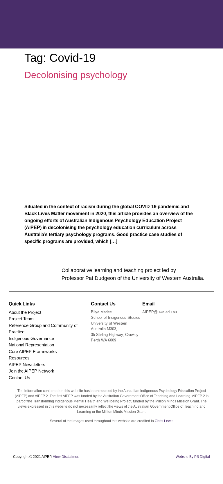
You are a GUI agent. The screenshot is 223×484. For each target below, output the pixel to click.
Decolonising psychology (75, 75)
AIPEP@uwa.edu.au (159, 312)
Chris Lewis (164, 421)
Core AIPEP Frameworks (33, 351)
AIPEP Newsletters (27, 364)
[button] (199, 24)
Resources (19, 357)
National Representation (31, 344)
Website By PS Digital (193, 457)
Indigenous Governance (31, 338)
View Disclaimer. (66, 457)
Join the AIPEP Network (31, 370)
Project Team (21, 318)
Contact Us (19, 377)
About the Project (25, 312)
